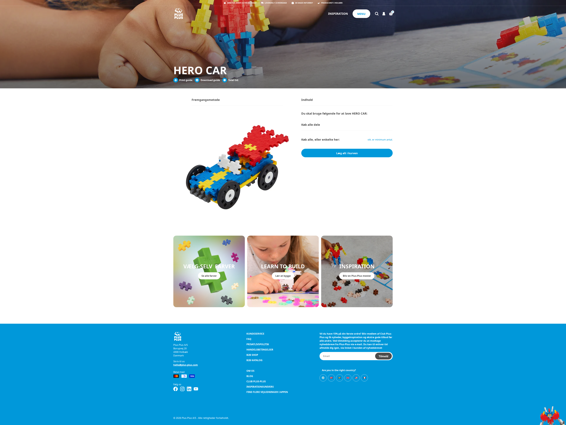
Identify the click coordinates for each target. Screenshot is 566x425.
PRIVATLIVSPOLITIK (257, 344)
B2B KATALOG (254, 360)
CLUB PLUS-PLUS (256, 381)
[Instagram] (182, 389)
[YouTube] (196, 389)
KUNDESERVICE (255, 333)
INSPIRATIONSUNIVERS (260, 386)
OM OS (250, 370)
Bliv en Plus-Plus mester (357, 275)
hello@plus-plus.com (185, 365)
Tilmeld (383, 356)
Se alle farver (209, 275)
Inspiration (338, 14)
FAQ (248, 339)
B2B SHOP (252, 355)
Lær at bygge (283, 275)
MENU (361, 14)
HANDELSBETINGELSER (259, 349)
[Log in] (384, 13)
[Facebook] (175, 389)
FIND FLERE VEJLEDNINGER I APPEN (267, 392)
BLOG (249, 376)
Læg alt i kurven (347, 153)
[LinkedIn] (189, 389)
